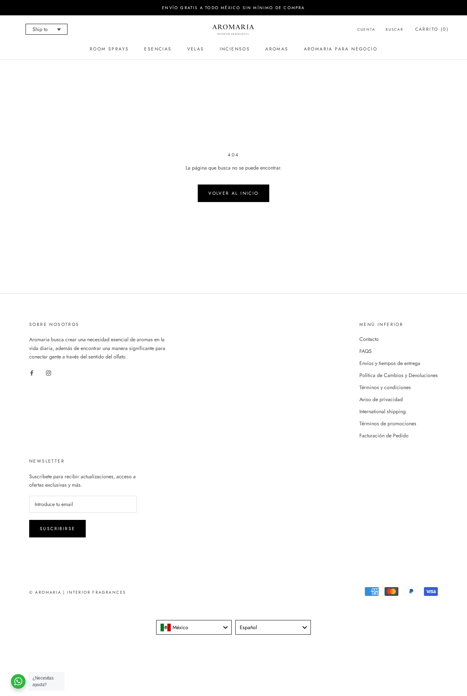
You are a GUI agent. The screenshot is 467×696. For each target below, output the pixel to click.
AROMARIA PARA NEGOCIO (340, 49)
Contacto (369, 339)
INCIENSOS (235, 49)
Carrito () (432, 29)
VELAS (195, 49)
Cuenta (366, 29)
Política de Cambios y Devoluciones (398, 375)
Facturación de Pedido (384, 435)
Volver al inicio (233, 193)
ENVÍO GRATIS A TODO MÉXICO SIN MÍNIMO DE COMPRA (233, 8)
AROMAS (276, 49)
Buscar (395, 29)
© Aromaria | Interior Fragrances (77, 592)
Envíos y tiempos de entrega (389, 363)
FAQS (365, 351)
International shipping (382, 411)
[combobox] (194, 627)
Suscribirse (57, 528)
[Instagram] (48, 372)
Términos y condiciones (385, 387)
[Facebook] (31, 372)
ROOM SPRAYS (109, 49)
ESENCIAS (157, 49)
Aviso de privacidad (381, 399)
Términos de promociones (387, 423)
